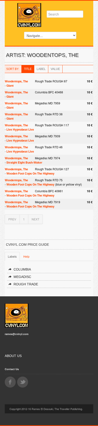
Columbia (22, 269)
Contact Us (12, 369)
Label (41, 69)
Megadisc (22, 277)
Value (55, 69)
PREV (12, 219)
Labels (12, 256)
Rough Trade (26, 284)
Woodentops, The (16, 81)
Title (28, 69)
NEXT (35, 219)
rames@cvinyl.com (17, 334)
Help (26, 256)
